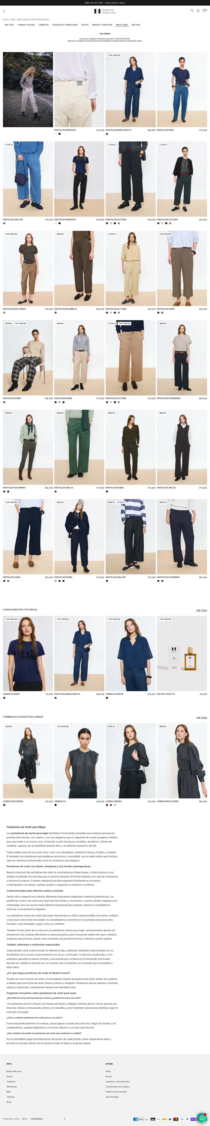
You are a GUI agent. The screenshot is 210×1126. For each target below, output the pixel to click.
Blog (9, 1102)
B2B (8, 1092)
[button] (5, 11)
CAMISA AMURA (114, 801)
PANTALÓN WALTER (13, 219)
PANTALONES (122, 25)
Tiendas (11, 1097)
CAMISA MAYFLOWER (167, 801)
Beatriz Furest (14, 1119)
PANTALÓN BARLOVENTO (118, 130)
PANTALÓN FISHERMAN (168, 398)
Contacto (11, 1081)
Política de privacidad (116, 1092)
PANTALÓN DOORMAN (14, 487)
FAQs (108, 1071)
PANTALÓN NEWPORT (65, 130)
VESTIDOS (135, 25)
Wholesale (12, 1086)
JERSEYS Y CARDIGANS (102, 25)
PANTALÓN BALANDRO (14, 309)
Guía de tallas (112, 1097)
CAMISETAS (43, 25)
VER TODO (9, 25)
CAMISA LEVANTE (114, 694)
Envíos (109, 1076)
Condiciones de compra (117, 1086)
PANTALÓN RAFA (165, 130)
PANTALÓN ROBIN (12, 398)
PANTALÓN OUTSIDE (116, 219)
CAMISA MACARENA (13, 801)
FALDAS (84, 25)
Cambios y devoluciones (118, 1081)
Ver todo (201, 610)
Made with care (14, 1071)
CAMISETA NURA (11, 694)
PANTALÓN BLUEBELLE (65, 309)
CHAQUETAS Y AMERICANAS (65, 25)
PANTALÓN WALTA (63, 487)
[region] (105, 3)
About (9, 1076)
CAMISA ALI (60, 801)
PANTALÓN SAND (165, 309)
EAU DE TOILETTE (166, 694)
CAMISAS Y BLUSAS (26, 25)
